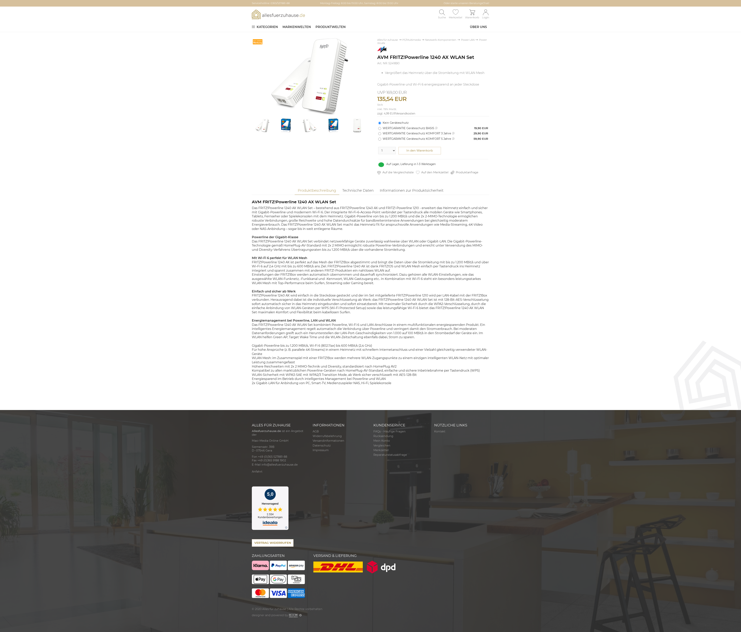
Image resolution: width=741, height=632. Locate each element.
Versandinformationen (328, 440)
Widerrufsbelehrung (327, 436)
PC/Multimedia (411, 39)
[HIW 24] (293, 615)
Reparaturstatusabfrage (390, 455)
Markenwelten (297, 27)
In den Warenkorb (419, 150)
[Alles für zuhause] (278, 14)
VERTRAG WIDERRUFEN (272, 543)
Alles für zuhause (387, 39)
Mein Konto (381, 440)
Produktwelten (331, 27)
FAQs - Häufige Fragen (389, 431)
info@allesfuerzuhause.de (279, 464)
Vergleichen (381, 445)
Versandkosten (405, 113)
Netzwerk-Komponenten (440, 39)
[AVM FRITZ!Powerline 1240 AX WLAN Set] (310, 76)
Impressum (321, 450)
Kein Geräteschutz (396, 123)
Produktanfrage (466, 172)
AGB (316, 431)
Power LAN (468, 39)
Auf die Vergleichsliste (398, 172)
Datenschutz (322, 445)
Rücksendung (383, 436)
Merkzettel (381, 450)
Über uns (478, 27)
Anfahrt (257, 471)
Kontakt (439, 431)
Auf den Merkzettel (434, 172)
